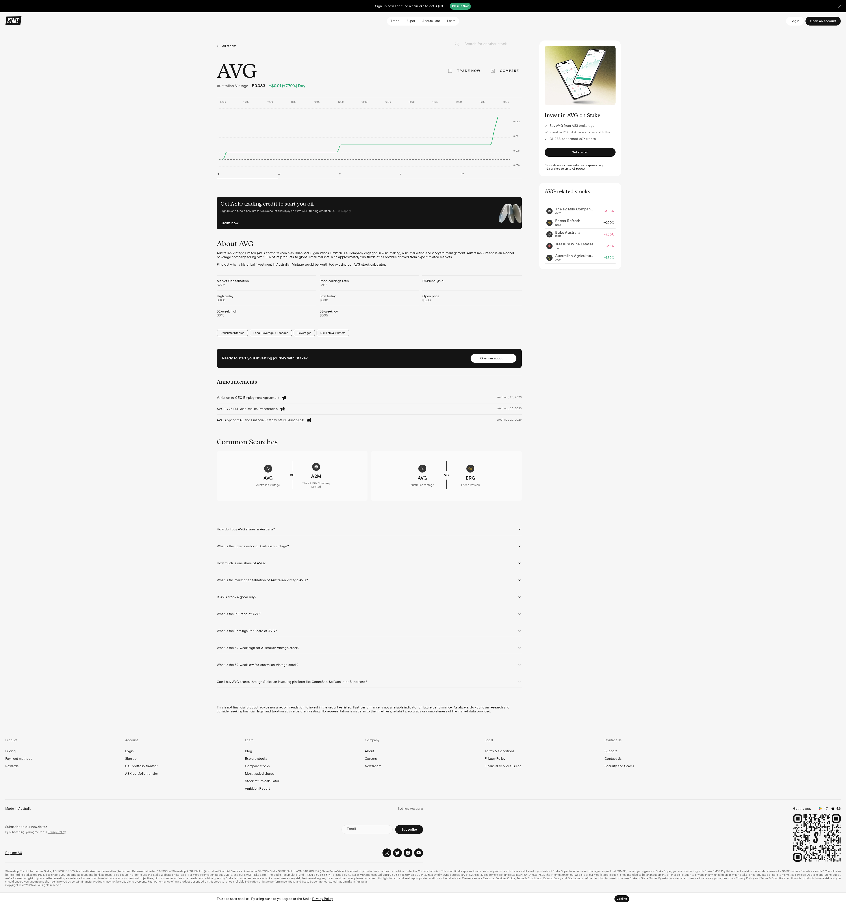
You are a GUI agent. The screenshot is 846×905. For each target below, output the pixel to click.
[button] (369, 529)
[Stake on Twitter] (397, 852)
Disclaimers (575, 878)
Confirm (622, 898)
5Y (462, 174)
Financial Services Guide (503, 766)
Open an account (493, 358)
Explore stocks (256, 758)
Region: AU (13, 853)
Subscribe (409, 829)
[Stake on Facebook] (408, 852)
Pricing (10, 751)
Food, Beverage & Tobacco (270, 333)
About (369, 751)
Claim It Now (460, 6)
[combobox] (493, 45)
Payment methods (18, 758)
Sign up (131, 758)
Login (794, 21)
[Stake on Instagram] (386, 852)
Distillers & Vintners (332, 333)
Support (611, 751)
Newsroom (373, 766)
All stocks (229, 46)
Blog (248, 751)
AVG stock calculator (369, 264)
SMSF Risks (251, 874)
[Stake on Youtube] (418, 852)
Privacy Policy (495, 758)
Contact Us (613, 758)
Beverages (304, 333)
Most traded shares (260, 773)
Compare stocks (257, 766)
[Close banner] (839, 6)
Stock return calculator (262, 781)
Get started (580, 152)
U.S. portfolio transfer (141, 766)
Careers (371, 758)
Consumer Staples (232, 333)
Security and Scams (619, 766)
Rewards (12, 766)
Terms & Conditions (499, 751)
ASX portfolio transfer (141, 773)
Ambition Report (257, 788)
